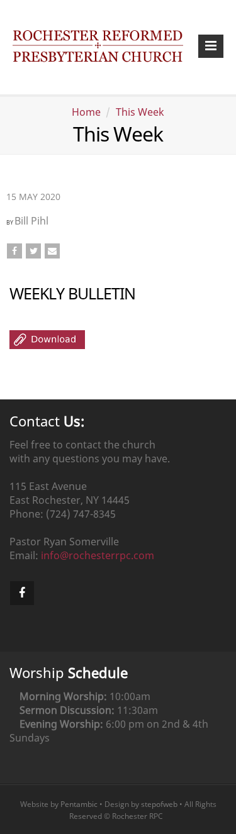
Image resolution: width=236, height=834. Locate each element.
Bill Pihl (31, 221)
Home (86, 112)
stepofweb (159, 804)
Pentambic (79, 804)
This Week (140, 112)
